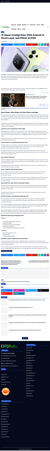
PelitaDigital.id (29, 368)
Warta (19, 29)
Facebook (5, 290)
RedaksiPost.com (30, 385)
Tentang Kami (4, 374)
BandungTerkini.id (5, 414)
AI (28, 24)
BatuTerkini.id (4, 419)
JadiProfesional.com (30, 380)
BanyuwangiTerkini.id (5, 424)
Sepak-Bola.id (29, 393)
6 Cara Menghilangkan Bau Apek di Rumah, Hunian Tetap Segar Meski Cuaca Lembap (27, 299)
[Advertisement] (25, 12)
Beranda (13, 24)
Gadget (19, 24)
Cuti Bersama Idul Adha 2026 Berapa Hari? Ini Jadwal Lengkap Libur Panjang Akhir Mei (27, 322)
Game (38, 24)
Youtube (4, 293)
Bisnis (42, 24)
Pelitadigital (3, 74)
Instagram (17, 290)
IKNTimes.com (29, 370)
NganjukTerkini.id (4, 431)
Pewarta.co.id (29, 347)
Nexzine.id (28, 383)
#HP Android (4, 250)
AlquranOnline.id (29, 395)
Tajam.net (28, 352)
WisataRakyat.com (30, 375)
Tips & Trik (33, 24)
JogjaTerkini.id (4, 411)
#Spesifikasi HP (9, 250)
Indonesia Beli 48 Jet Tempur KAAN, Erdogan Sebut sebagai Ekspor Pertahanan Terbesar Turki (38, 261)
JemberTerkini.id (4, 421)
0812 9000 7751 (6, 366)
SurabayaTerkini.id (5, 416)
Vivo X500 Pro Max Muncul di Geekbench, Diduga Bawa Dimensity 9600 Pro (15, 281)
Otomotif (13, 29)
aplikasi (43, 152)
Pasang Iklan (3, 384)
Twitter (28, 290)
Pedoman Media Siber (6, 382)
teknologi (3, 200)
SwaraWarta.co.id (30, 358)
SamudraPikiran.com (30, 373)
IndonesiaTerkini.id (5, 404)
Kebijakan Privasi (4, 377)
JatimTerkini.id (4, 406)
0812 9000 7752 (14, 366)
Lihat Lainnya (25, 338)
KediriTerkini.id (4, 434)
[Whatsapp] (39, 44)
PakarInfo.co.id (29, 378)
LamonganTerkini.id (5, 436)
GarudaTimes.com (30, 390)
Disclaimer (3, 379)
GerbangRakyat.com (30, 360)
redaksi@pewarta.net (8, 363)
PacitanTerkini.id (4, 429)
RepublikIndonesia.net (30, 355)
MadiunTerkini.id (4, 426)
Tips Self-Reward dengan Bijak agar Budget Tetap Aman (21, 307)
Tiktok (40, 290)
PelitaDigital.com (29, 365)
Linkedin (16, 293)
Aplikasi (24, 24)
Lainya (24, 29)
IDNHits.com (29, 363)
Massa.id (28, 388)
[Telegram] (42, 44)
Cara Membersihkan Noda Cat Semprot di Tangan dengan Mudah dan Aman (25, 330)
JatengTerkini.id (4, 409)
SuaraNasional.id (29, 350)
